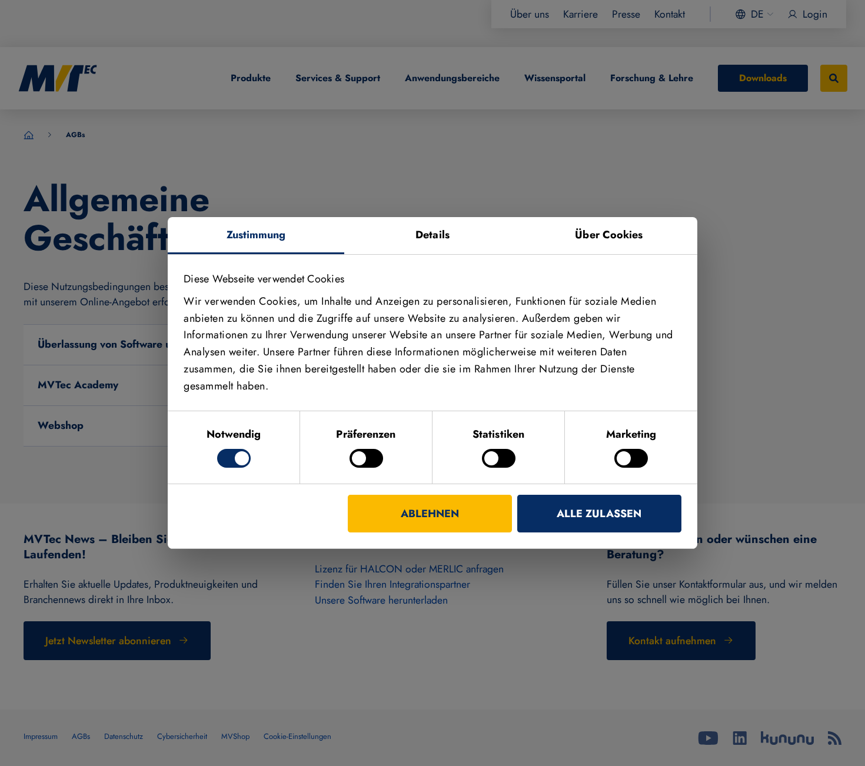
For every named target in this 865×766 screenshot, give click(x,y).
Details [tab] (432, 234)
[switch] (366, 458)
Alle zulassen (599, 513)
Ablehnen (430, 513)
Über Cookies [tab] (609, 234)
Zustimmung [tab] (256, 234)
